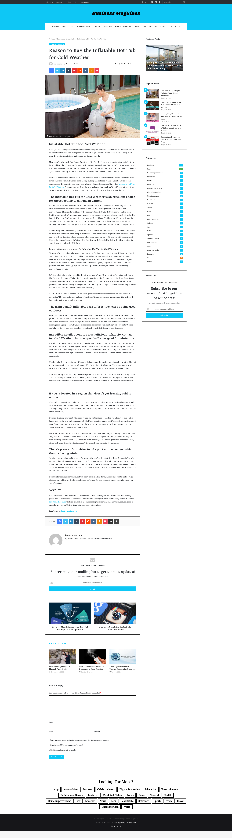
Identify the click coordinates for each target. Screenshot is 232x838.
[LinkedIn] (62, 70)
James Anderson (59, 64)
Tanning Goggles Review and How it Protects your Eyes (171, 116)
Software (150, 223)
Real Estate (151, 200)
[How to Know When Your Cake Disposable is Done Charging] (92, 656)
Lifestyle (61, 44)
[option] (164, 58)
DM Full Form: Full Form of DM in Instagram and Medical (171, 128)
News (64, 26)
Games (162, 26)
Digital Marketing (150, 26)
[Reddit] (79, 70)
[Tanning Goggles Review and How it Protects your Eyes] (152, 117)
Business (55, 26)
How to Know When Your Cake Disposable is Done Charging (92, 668)
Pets (149, 231)
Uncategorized (153, 196)
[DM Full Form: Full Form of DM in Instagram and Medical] (152, 129)
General (150, 204)
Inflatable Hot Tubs (57, 502)
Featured (60, 39)
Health (97, 26)
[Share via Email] (110, 521)
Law (170, 26)
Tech (71, 26)
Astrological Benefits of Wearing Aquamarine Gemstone (122, 668)
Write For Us (84, 2)
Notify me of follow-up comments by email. (67, 745)
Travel (136, 26)
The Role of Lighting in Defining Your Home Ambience (170, 93)
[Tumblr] (68, 70)
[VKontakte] (85, 70)
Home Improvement (84, 26)
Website (97, 731)
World (149, 258)
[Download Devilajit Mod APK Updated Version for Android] (152, 105)
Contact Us (60, 2)
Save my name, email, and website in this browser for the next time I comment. (80, 740)
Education (108, 26)
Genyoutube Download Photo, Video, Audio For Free (171, 139)
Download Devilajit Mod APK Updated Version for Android (171, 104)
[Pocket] (96, 70)
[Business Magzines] (116, 13)
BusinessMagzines (69, 511)
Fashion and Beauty (123, 26)
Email (51, 731)
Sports (150, 235)
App (148, 227)
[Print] (116, 521)
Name (51, 722)
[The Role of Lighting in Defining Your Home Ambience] (152, 93)
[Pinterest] (74, 70)
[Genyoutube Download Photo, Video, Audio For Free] (152, 140)
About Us (50, 2)
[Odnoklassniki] (91, 70)
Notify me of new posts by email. (63, 750)
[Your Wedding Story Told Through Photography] (62, 656)
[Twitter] (57, 70)
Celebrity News (153, 238)
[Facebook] (51, 70)
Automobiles (152, 242)
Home (53, 39)
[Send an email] (66, 64)
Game (149, 246)
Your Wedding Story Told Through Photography (59, 668)
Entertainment (153, 219)
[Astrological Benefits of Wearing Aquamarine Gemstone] (122, 656)
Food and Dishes (153, 250)
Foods (177, 26)
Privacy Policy (72, 2)
